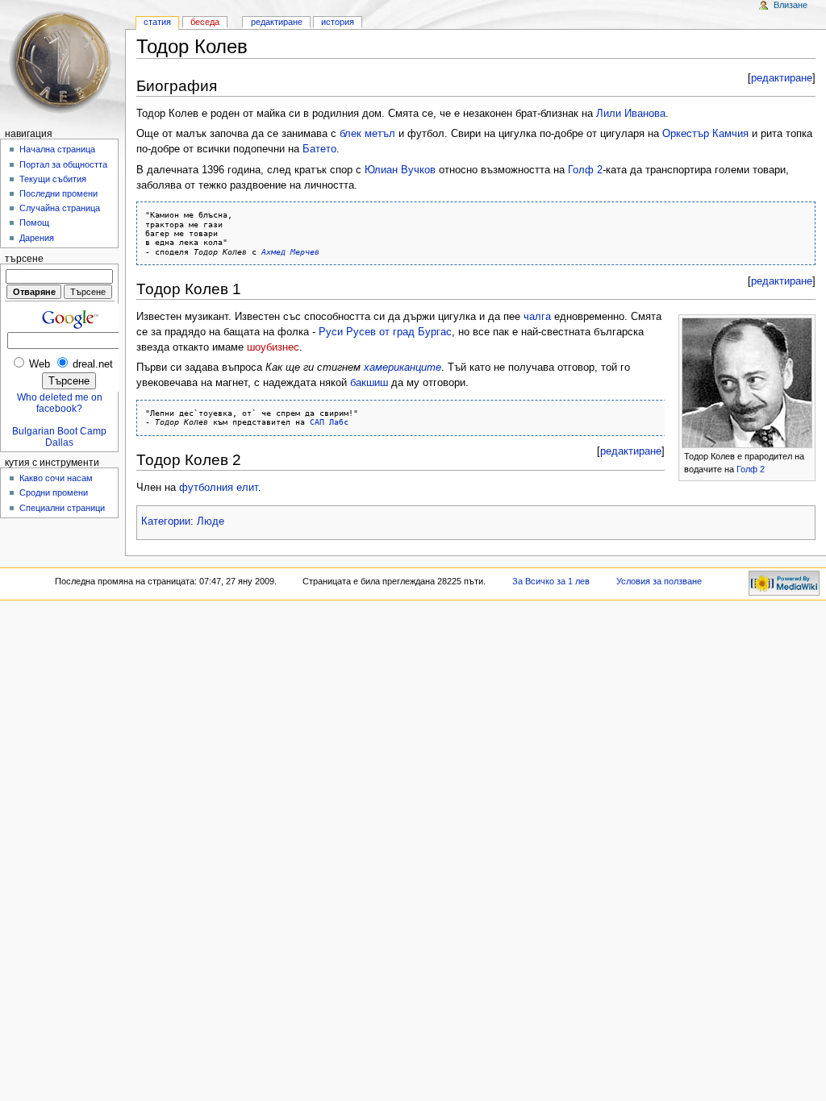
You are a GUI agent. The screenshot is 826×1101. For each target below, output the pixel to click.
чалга (537, 316)
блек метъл (367, 133)
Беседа (204, 22)
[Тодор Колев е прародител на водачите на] (747, 382)
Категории (165, 521)
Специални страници (62, 508)
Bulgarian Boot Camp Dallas (59, 437)
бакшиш (369, 382)
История (337, 22)
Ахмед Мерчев (290, 251)
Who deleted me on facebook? (59, 403)
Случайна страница (59, 208)
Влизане (790, 5)
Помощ (34, 222)
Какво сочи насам (56, 478)
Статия (157, 22)
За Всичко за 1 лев (551, 581)
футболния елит (218, 487)
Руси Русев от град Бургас (385, 332)
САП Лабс (329, 421)
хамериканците (402, 367)
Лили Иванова (630, 113)
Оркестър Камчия (705, 133)
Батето (319, 149)
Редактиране (276, 22)
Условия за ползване (659, 581)
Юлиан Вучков (400, 170)
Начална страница (57, 149)
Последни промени (58, 193)
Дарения (36, 238)
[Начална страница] (62, 62)
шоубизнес (273, 347)
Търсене (24, 259)
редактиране (781, 78)
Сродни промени (53, 492)
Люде (210, 521)
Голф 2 (585, 170)
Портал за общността (63, 164)
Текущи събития (52, 179)
